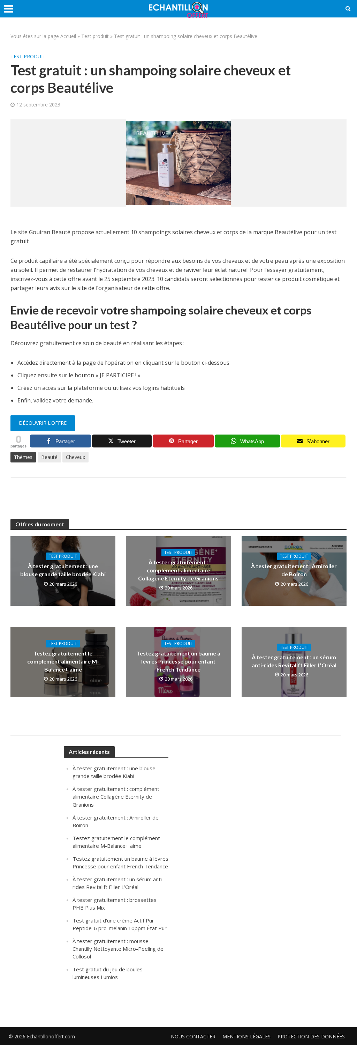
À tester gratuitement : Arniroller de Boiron (294, 570)
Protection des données (311, 1036)
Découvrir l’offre (43, 423)
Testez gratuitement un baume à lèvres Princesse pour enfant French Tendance (178, 661)
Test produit (95, 36)
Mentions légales (246, 1036)
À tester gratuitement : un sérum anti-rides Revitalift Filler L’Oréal (294, 661)
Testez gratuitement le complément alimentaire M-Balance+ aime (63, 661)
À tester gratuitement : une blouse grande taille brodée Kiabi (63, 570)
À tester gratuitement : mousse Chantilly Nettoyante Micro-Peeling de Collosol (118, 948)
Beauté (49, 457)
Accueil (68, 36)
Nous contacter (193, 1036)
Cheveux (75, 457)
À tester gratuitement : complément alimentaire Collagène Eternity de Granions (178, 570)
